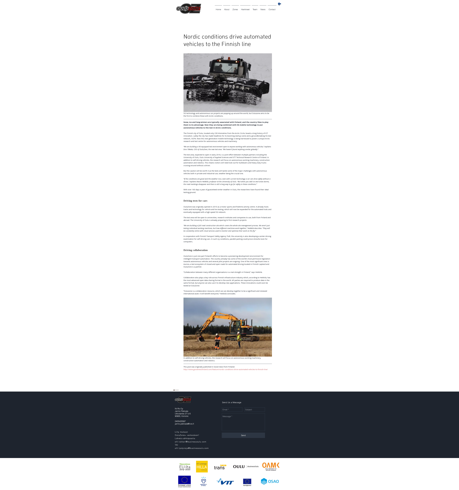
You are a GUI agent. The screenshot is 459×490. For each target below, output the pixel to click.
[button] (227, 8)
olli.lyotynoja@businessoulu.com (192, 448)
